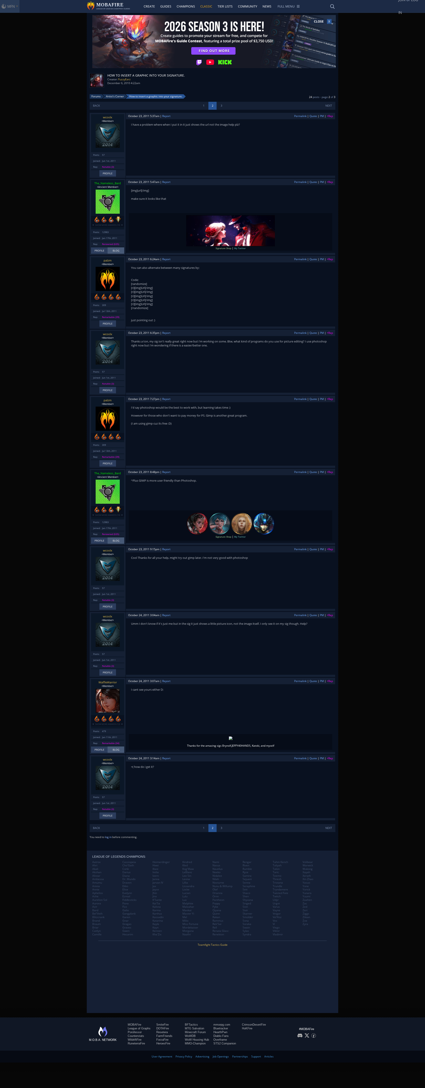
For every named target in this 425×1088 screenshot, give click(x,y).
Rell (214, 927)
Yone (306, 886)
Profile (107, 173)
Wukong (308, 869)
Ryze (245, 872)
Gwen (125, 931)
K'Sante (157, 900)
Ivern (156, 876)
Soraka (247, 924)
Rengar (247, 862)
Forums (96, 96)
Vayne (276, 910)
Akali (95, 869)
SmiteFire (162, 1024)
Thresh (277, 879)
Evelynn (127, 893)
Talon (276, 869)
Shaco (246, 893)
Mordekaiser (190, 927)
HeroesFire (163, 1043)
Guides (165, 6)
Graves (126, 927)
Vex (275, 921)
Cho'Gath (128, 865)
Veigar (277, 913)
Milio (185, 921)
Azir (94, 907)
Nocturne (218, 882)
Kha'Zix (157, 934)
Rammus (217, 921)
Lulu (184, 896)
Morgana (188, 931)
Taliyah (277, 865)
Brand (96, 921)
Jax (154, 886)
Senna (246, 882)
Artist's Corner (115, 96)
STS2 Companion (224, 1043)
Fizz (124, 907)
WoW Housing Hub (197, 1039)
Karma (157, 910)
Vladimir (278, 934)
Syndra (247, 934)
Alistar (96, 876)
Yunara (307, 893)
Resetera (162, 1032)
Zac (305, 903)
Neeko (216, 872)
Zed (305, 907)
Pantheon (218, 900)
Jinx (155, 896)
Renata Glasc (220, 931)
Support (256, 1056)
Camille (97, 934)
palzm (108, 260)
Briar (95, 927)
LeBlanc (187, 872)
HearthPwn (220, 1032)
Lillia (185, 882)
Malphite (187, 903)
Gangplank (129, 913)
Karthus (157, 913)
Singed (247, 903)
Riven (246, 865)
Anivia (96, 886)
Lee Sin (186, 876)
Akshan (96, 872)
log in (108, 837)
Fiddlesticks (129, 900)
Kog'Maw (188, 869)
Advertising (202, 1056)
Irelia (156, 872)
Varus (276, 907)
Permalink (300, 116)
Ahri (94, 865)
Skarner (247, 913)
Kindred (187, 862)
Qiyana (216, 910)
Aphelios (97, 893)
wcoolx (107, 117)
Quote (313, 116)
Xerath (307, 876)
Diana (126, 876)
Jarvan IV (158, 882)
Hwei (156, 865)
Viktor (276, 931)
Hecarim (127, 934)
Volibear (308, 862)
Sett (245, 889)
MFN (11, 6)
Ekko (125, 886)
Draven (126, 882)
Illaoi (155, 869)
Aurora (96, 903)
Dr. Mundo (128, 879)
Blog (116, 250)
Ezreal (126, 896)
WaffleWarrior (108, 682)
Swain (246, 927)
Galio (125, 910)
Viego (276, 927)
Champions (186, 6)
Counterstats (136, 1036)
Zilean (306, 917)
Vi (274, 924)
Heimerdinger (161, 862)
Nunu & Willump (222, 886)
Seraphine (249, 886)
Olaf (215, 889)
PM (322, 116)
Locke (185, 889)
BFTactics (191, 1024)
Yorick (306, 889)
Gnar (125, 921)
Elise (125, 889)
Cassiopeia (129, 862)
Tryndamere (280, 889)
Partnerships (240, 1056)
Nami (215, 862)
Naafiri (186, 934)
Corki (125, 869)
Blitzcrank (98, 917)
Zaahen (307, 900)
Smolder (248, 917)
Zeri (305, 910)
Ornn (215, 896)
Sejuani (247, 879)
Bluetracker (220, 1028)
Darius (126, 872)
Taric (276, 872)
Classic (206, 6)
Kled (185, 865)
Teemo (277, 876)
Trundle (277, 886)
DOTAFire (162, 1028)
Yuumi (306, 896)
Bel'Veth (97, 913)
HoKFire (247, 1028)
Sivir (245, 910)
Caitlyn (96, 931)
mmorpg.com (221, 1024)
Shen (246, 896)
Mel (184, 917)
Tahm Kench (280, 862)
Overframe (220, 1039)
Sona (246, 921)
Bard (95, 910)
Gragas (126, 924)
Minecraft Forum (195, 1032)
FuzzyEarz (124, 79)
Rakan (216, 917)
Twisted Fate (280, 893)
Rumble (247, 869)
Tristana (278, 882)
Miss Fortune (190, 924)
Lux (184, 900)
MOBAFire (134, 1024)
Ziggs (306, 913)
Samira (247, 876)
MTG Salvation (194, 1028)
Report (166, 116)
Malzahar (188, 907)
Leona (186, 879)
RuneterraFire (136, 1043)
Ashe (95, 896)
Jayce (156, 889)
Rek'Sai (216, 924)
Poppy (216, 903)
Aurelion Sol (99, 900)
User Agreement (162, 1056)
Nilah (215, 879)
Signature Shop (223, 248)
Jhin (155, 893)
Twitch (277, 896)
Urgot (276, 903)
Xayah (306, 872)
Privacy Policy (184, 1056)
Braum (96, 924)
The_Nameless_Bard (107, 183)
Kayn (155, 927)
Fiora (125, 903)
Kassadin (158, 917)
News (267, 6)
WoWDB (190, 1036)
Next (328, 106)
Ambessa (98, 879)
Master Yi (188, 913)
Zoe (305, 921)
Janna (156, 879)
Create (149, 6)
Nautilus (217, 869)
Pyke (215, 907)
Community (247, 6)
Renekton (218, 934)
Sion (245, 907)
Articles (269, 1056)
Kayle (156, 924)
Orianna (217, 893)
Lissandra (188, 886)
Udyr (276, 900)
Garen (126, 917)
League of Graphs (139, 1028)
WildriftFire (134, 1039)
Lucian (186, 893)
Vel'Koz (277, 917)
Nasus (216, 865)
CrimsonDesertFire (254, 1024)
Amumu (97, 882)
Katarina (158, 921)
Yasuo (306, 882)
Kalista (157, 907)
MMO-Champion (195, 1043)
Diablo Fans (221, 1036)
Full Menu (286, 6)
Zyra (305, 924)
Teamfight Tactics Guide (213, 945)
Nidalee (217, 876)
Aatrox (96, 862)
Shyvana (248, 900)
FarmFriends (164, 1036)
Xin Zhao (308, 879)
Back (96, 106)
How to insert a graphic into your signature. (155, 96)
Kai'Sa (156, 903)
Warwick (308, 865)
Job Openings (221, 1056)
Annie (95, 889)
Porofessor (135, 1032)
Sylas (246, 931)
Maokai (186, 910)
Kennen (157, 931)
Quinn (216, 913)
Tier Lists (225, 6)
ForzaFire (162, 1039)
